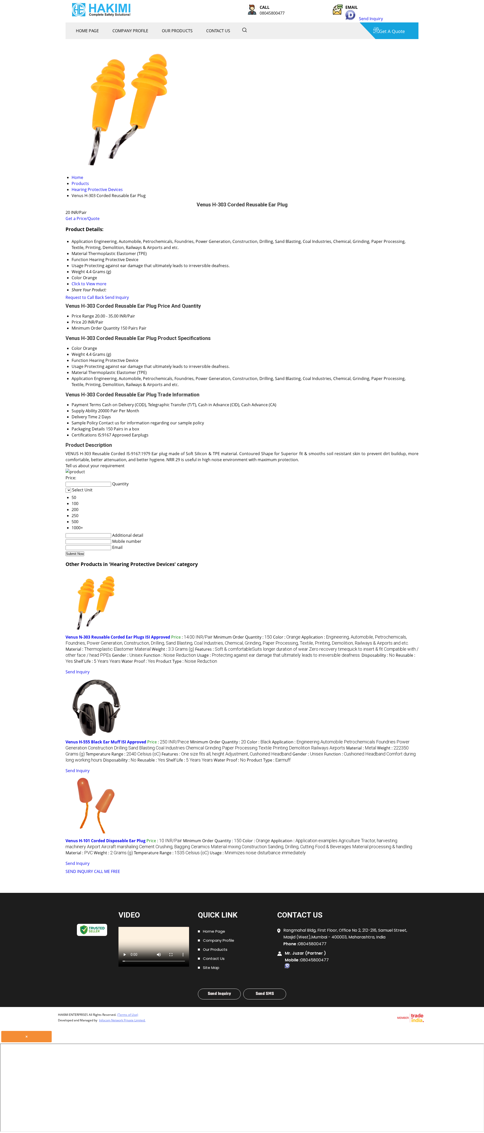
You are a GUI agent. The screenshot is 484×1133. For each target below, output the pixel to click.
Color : (286, 637)
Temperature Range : (123, 754)
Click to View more (89, 284)
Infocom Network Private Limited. (122, 1020)
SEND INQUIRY (79, 871)
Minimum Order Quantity (95, 328)
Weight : (173, 649)
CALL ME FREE (107, 871)
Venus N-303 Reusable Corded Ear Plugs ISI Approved (118, 637)
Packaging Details (88, 429)
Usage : (278, 655)
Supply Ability (84, 411)
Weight (78, 354)
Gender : (127, 655)
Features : (226, 754)
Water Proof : (138, 661)
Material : (108, 649)
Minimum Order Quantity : (243, 637)
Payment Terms (86, 404)
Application (82, 378)
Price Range (83, 316)
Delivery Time (84, 417)
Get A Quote (392, 31)
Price (76, 322)
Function (80, 360)
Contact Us (218, 31)
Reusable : (151, 760)
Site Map (211, 967)
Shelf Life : (97, 661)
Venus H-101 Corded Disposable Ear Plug (105, 840)
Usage (77, 366)
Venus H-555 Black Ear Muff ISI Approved (106, 742)
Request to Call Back (85, 297)
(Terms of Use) (127, 1015)
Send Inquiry (371, 18)
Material (79, 372)
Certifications (84, 435)
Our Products (177, 31)
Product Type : (186, 661)
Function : (170, 655)
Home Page (87, 31)
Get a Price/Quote (83, 218)
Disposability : (378, 655)
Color (77, 348)
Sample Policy (85, 423)
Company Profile (130, 31)
